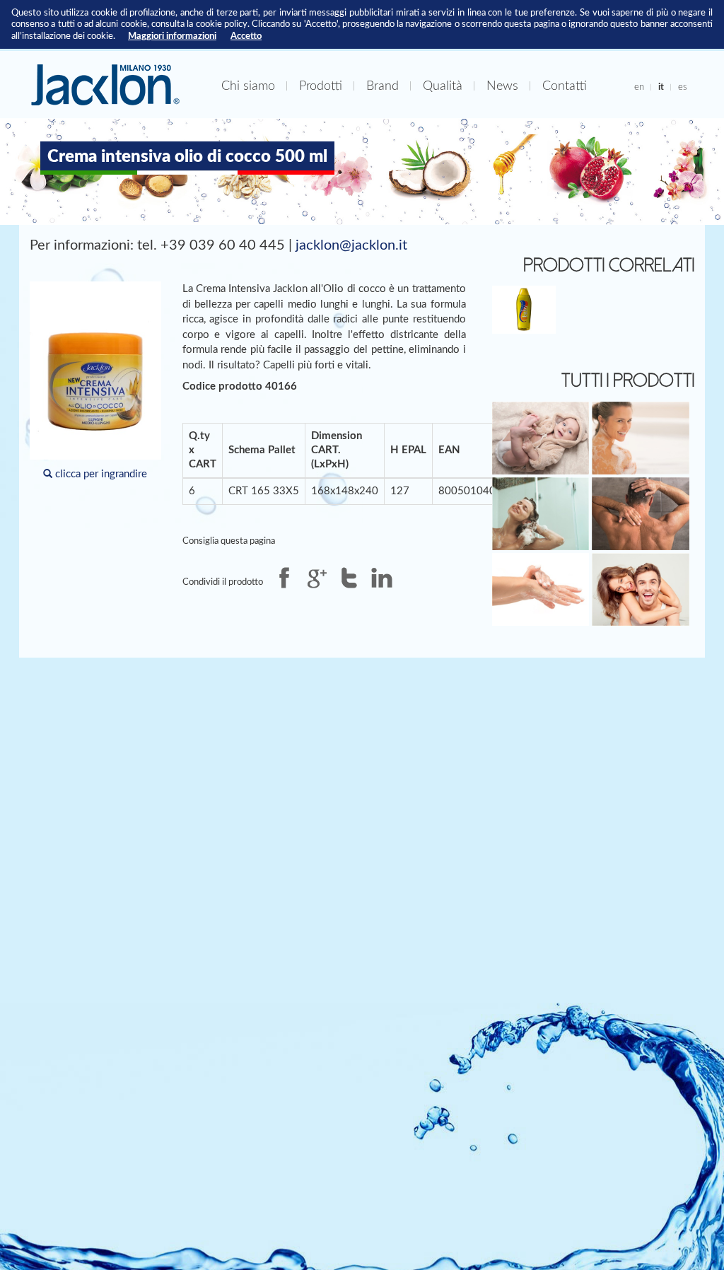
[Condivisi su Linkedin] (381, 577)
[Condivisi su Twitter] (349, 577)
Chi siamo (248, 86)
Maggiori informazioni (172, 36)
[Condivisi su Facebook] (284, 577)
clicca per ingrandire (99, 474)
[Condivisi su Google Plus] (316, 577)
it (661, 87)
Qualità (442, 86)
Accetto (246, 36)
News (502, 86)
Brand (382, 86)
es (682, 87)
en (639, 87)
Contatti (564, 86)
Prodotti (320, 86)
